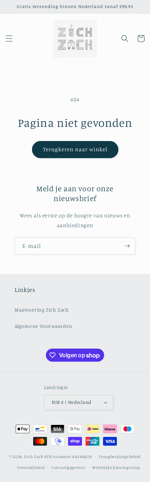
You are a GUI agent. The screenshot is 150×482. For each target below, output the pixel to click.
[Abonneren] (127, 245)
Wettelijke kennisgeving (116, 467)
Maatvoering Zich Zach (42, 309)
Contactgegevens (68, 467)
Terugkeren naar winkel (75, 149)
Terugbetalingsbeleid (120, 456)
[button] (9, 39)
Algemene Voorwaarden (43, 326)
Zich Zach (33, 456)
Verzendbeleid (30, 467)
